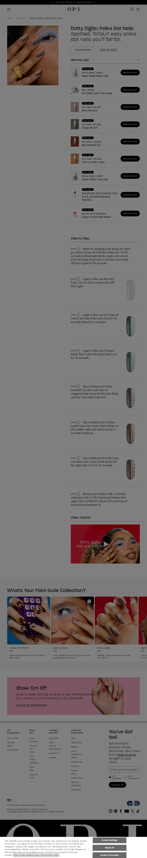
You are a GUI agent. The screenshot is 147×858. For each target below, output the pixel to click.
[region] (73, 847)
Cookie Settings (109, 840)
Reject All (109, 847)
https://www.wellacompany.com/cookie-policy (36, 855)
